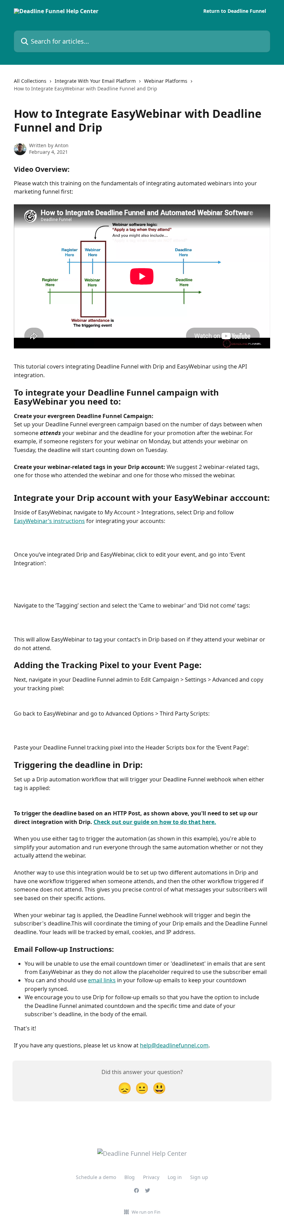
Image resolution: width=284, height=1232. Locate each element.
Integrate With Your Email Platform (95, 81)
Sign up (199, 1177)
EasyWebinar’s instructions (49, 521)
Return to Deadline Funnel (234, 11)
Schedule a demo (96, 1177)
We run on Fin (146, 1212)
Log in (175, 1177)
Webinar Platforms (165, 81)
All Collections (30, 81)
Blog (129, 1177)
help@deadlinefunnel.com (174, 1045)
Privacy (151, 1177)
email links (102, 980)
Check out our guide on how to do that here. (155, 822)
